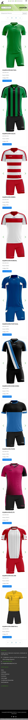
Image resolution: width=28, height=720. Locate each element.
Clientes (13, 1)
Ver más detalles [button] (7, 80)
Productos (7, 7)
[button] (3, 44)
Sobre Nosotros (5, 674)
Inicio (2, 7)
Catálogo (3, 672)
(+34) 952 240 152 (7, 661)
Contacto (3, 676)
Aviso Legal (4, 678)
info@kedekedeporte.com (10, 663)
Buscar (24, 13)
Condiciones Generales (7, 680)
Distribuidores (19, 1)
